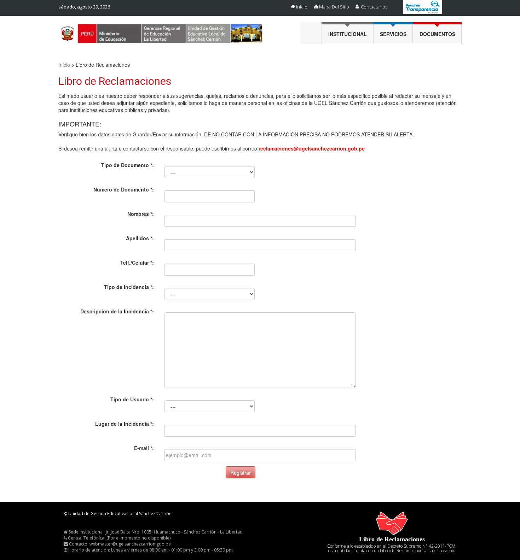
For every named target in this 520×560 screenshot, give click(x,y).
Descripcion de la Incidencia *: (117, 311)
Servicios (393, 33)
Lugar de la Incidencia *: (124, 423)
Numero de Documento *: (123, 189)
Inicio (301, 7)
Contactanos (374, 7)
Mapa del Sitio (334, 7)
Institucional (347, 33)
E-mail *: (144, 448)
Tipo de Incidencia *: (129, 286)
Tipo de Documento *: (127, 165)
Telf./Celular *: (137, 262)
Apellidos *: (140, 238)
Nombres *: (140, 213)
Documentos (437, 33)
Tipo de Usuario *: (132, 399)
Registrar (240, 472)
